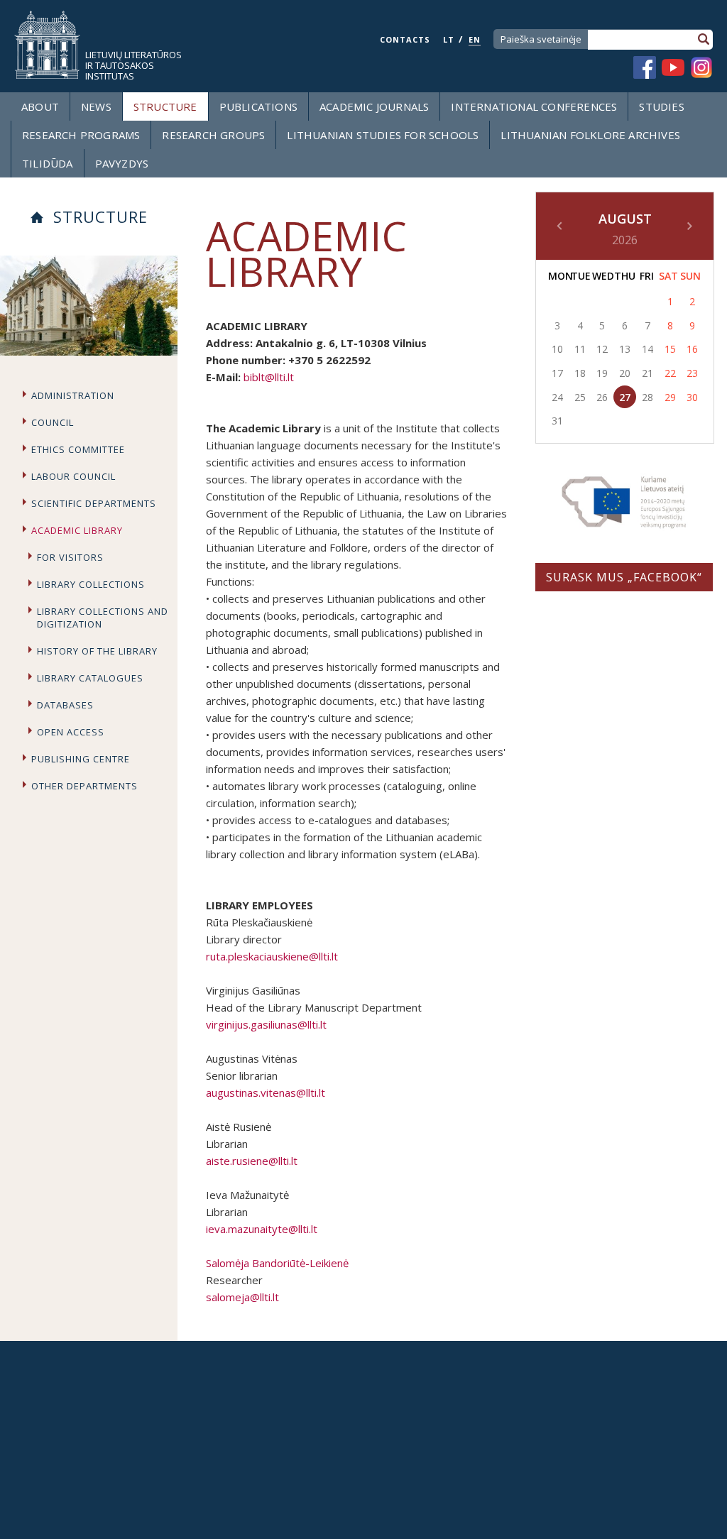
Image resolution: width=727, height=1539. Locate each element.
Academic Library (77, 530)
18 (580, 373)
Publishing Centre (80, 758)
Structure (165, 106)
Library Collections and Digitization (102, 617)
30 (692, 397)
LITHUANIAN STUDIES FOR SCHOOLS (383, 135)
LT (448, 39)
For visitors (70, 557)
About (40, 106)
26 (602, 397)
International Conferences (534, 106)
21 (647, 373)
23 (692, 373)
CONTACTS (405, 39)
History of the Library (97, 651)
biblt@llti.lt (269, 377)
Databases (65, 705)
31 (557, 420)
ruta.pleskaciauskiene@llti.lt (272, 956)
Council (52, 422)
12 (602, 349)
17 (557, 373)
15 (670, 349)
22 (670, 373)
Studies (661, 106)
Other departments (84, 785)
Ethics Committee (78, 449)
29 (670, 397)
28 (647, 397)
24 (557, 397)
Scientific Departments (93, 503)
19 (602, 373)
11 (580, 349)
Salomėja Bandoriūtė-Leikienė (277, 1263)
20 (624, 373)
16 (692, 349)
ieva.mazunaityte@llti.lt (261, 1229)
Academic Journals (374, 106)
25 (580, 397)
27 (624, 397)
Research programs (81, 135)
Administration (72, 395)
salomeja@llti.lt (242, 1297)
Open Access (70, 731)
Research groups (213, 135)
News (96, 106)
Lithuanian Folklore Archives (590, 135)
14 (647, 349)
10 (557, 349)
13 (624, 349)
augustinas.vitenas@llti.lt (265, 1092)
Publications (258, 106)
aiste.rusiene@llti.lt (251, 1161)
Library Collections (91, 584)
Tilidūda (47, 163)
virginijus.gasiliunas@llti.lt (266, 1024)
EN (475, 39)
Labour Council (73, 476)
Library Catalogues (90, 678)
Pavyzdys (122, 163)
